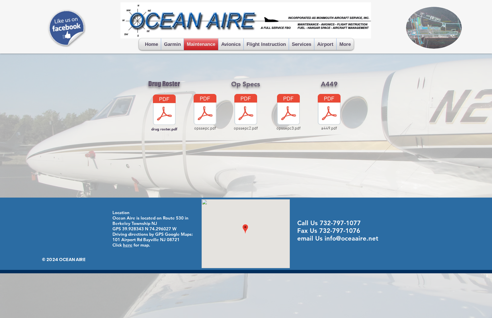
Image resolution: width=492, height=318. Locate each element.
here (127, 245)
